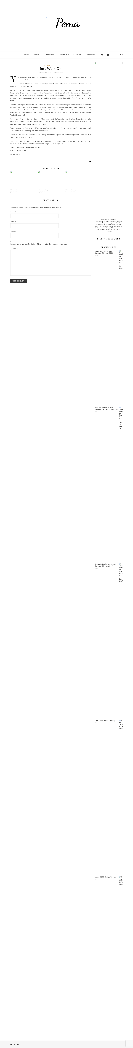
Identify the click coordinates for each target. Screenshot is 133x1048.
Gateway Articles (50, 65)
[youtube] (18, 1044)
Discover (77, 55)
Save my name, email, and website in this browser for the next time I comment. (38, 244)
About (36, 55)
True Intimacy (70, 190)
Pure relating (43, 190)
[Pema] (66, 26)
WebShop (91, 55)
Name (13, 212)
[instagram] (14, 1044)
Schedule (64, 55)
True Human (15, 190)
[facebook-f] (11, 1044)
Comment (13, 248)
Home (26, 55)
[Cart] (107, 55)
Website (13, 232)
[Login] (102, 55)
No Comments (57, 73)
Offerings (49, 55)
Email (13, 222)
